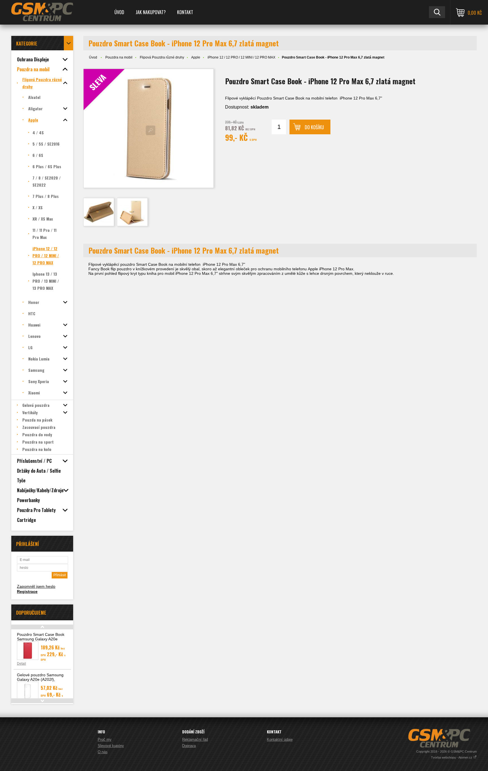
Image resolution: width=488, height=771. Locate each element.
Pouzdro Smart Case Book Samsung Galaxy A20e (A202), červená (40, 639)
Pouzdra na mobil (118, 57)
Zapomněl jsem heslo (36, 586)
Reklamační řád (195, 739)
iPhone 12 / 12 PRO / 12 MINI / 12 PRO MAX (241, 57)
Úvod (119, 12)
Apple (195, 57)
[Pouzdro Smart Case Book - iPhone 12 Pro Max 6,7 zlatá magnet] (98, 212)
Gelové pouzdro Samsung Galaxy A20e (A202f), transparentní (40, 679)
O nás (103, 752)
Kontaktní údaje (280, 739)
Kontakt (185, 12)
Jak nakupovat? (151, 12)
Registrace (27, 591)
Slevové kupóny (111, 746)
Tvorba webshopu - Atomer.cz (452, 757)
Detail (21, 664)
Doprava (189, 746)
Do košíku (314, 127)
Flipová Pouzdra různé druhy (162, 57)
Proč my (105, 739)
